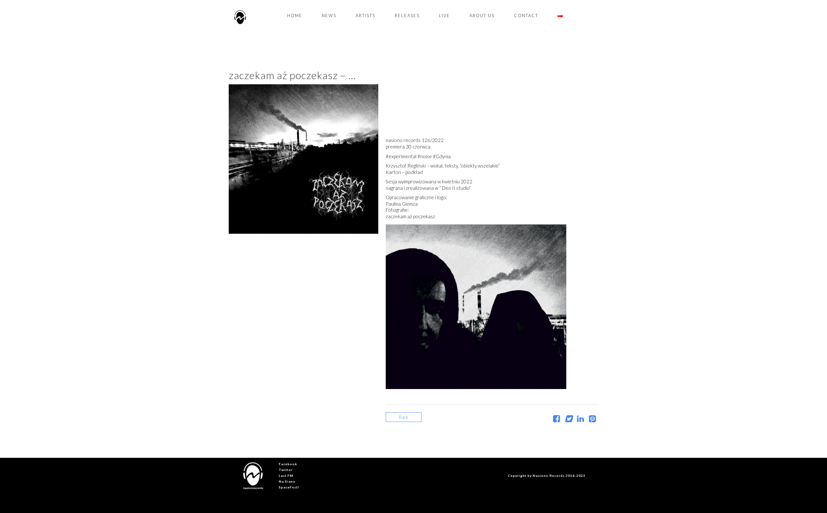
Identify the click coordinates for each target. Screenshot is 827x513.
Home (294, 15)
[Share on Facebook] (556, 420)
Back (403, 417)
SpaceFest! (289, 487)
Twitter (286, 470)
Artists (365, 15)
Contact (526, 15)
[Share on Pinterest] (592, 420)
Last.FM (286, 475)
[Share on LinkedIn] (580, 420)
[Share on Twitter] (568, 420)
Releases (407, 15)
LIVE (444, 15)
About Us (482, 15)
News (329, 15)
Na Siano (287, 481)
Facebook (288, 464)
